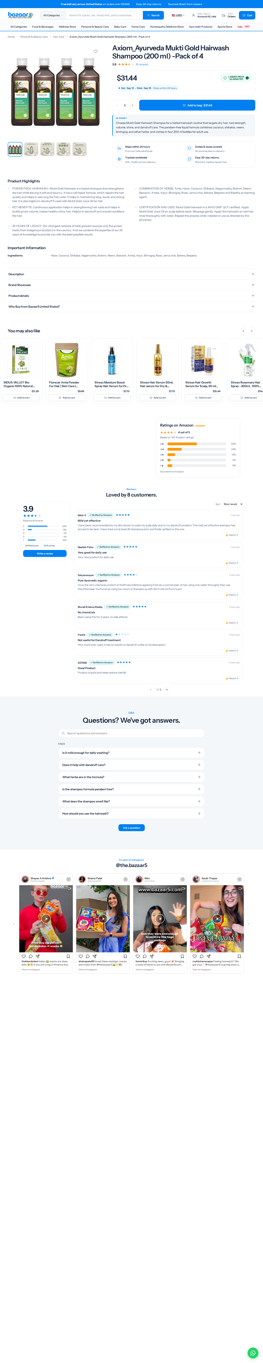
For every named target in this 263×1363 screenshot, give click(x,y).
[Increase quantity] (132, 105)
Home (11, 36)
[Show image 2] (31, 149)
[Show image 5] (79, 149)
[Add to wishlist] (95, 51)
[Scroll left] (243, 330)
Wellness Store (67, 26)
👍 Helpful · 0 (231, 535)
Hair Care (58, 36)
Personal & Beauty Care (95, 26)
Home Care (138, 26)
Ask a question (131, 827)
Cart (249, 15)
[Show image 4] (63, 149)
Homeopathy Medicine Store (167, 26)
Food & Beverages (42, 26)
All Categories (18, 26)
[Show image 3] (47, 149)
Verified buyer (32, 545)
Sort (218, 504)
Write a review (45, 553)
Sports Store (225, 26)
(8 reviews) (142, 64)
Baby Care (120, 26)
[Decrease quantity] (117, 105)
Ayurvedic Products (200, 26)
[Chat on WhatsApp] (253, 1353)
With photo (49, 545)
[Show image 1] (15, 149)
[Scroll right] (251, 330)
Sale (243, 26)
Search (155, 15)
